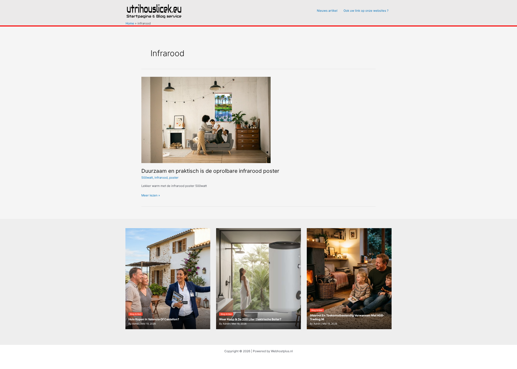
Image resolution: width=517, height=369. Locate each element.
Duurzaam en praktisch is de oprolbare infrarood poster (210, 171)
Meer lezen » (150, 195)
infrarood (161, 177)
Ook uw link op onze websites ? (366, 11)
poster (174, 177)
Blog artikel (135, 314)
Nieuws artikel (327, 11)
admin (135, 323)
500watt (147, 177)
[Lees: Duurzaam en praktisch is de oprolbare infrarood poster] (206, 119)
